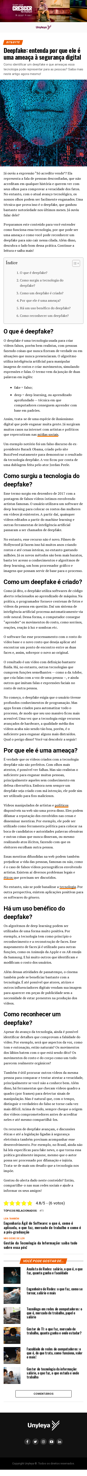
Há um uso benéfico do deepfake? (45, 308)
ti (42, 1210)
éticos (9, 877)
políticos (61, 805)
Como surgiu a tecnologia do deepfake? (41, 283)
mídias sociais (47, 434)
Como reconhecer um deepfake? (44, 315)
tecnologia (68, 886)
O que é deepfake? (33, 272)
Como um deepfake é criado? (41, 293)
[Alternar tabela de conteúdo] (74, 263)
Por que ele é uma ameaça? (40, 300)
